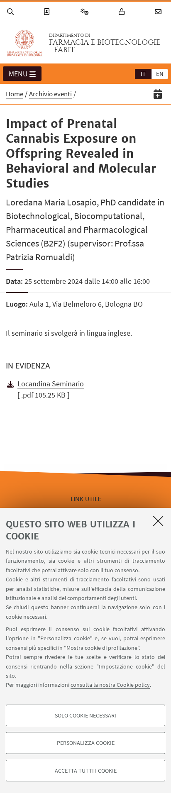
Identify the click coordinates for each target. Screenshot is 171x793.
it (143, 74)
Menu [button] (18, 73)
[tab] (143, 73)
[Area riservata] (123, 11)
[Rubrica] (48, 11)
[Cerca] (11, 11)
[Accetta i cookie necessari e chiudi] (158, 520)
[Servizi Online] (86, 11)
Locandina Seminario (50, 383)
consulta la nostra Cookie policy (110, 684)
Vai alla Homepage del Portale (24, 43)
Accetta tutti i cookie (86, 770)
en (160, 74)
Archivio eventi (50, 93)
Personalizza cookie (86, 743)
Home (14, 93)
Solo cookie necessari (85, 715)
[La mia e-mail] (159, 11)
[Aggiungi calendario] (158, 94)
